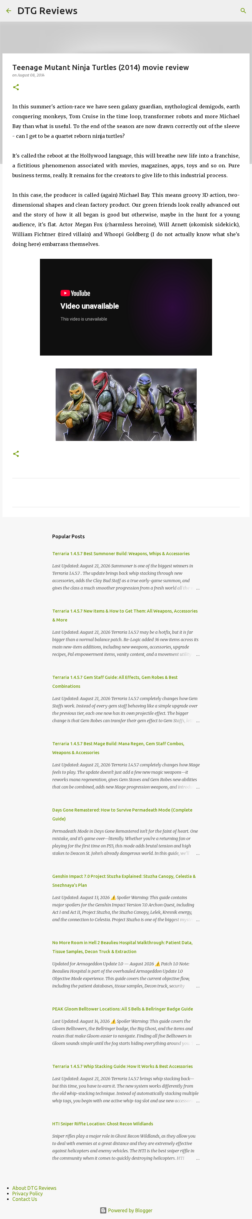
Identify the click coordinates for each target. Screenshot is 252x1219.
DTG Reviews (47, 10)
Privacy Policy (27, 1193)
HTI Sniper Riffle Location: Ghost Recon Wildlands (102, 1123)
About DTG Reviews (34, 1188)
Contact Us (24, 1199)
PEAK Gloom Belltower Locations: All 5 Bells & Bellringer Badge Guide (122, 1009)
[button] (16, 88)
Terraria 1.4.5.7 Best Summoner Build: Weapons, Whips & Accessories (121, 553)
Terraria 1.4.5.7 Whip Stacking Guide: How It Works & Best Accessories (122, 1066)
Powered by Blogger (129, 1210)
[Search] (243, 10)
